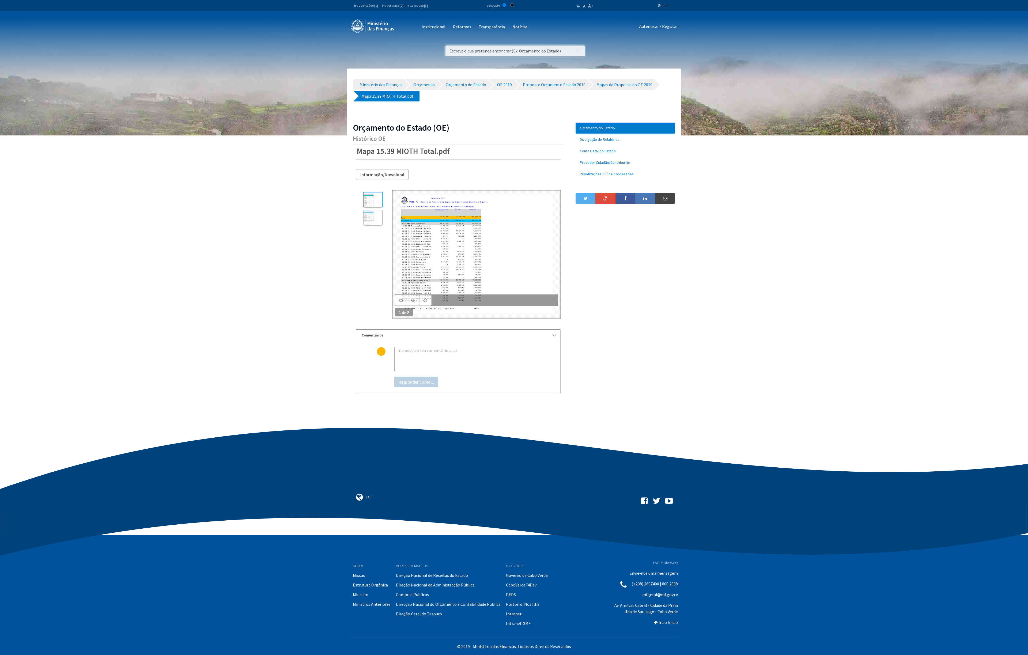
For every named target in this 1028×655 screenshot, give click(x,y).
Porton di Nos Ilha (522, 604)
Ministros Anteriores (372, 604)
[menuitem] (625, 128)
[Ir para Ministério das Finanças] (373, 26)
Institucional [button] (433, 26)
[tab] (458, 335)
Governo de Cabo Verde (527, 575)
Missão (359, 575)
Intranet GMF (518, 623)
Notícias (520, 26)
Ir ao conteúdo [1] (366, 5)
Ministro (360, 594)
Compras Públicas (412, 594)
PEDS (511, 594)
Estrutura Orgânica (370, 585)
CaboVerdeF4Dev (521, 585)
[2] (372, 217)
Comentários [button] (372, 335)
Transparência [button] (492, 26)
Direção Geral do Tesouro (419, 613)
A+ (591, 6)
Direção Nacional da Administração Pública (435, 585)
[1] (372, 199)
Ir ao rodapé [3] (417, 5)
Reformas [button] (462, 26)
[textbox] (467, 359)
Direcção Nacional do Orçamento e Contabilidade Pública (448, 604)
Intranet (514, 613)
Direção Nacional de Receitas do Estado (432, 575)
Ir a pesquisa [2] (392, 5)
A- (578, 6)
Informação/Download (382, 174)
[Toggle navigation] (403, 27)
